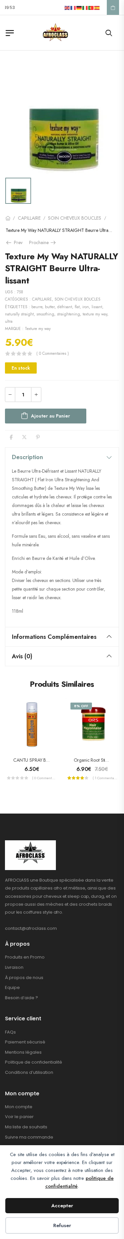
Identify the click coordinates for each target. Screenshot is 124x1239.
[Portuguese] (91, 7)
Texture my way (38, 329)
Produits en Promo (25, 957)
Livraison (14, 967)
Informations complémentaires (54, 637)
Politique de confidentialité (33, 1062)
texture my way (95, 314)
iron (85, 307)
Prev (17, 242)
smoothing (45, 314)
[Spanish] (97, 7)
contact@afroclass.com (31, 928)
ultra (9, 321)
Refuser (62, 1225)
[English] (67, 7)
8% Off (81, 706)
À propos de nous (24, 977)
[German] (79, 7)
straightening (68, 314)
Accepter (62, 1205)
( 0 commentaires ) (52, 353)
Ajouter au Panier (50, 416)
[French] (73, 7)
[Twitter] (24, 437)
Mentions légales (23, 1052)
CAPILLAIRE (29, 218)
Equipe (12, 987)
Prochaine (43, 242)
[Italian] (85, 7)
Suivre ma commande (29, 1137)
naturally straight (19, 314)
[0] (113, 7)
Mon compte (18, 1107)
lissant (97, 307)
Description (27, 457)
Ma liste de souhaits (26, 1127)
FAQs (10, 1032)
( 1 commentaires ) (105, 778)
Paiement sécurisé (25, 1042)
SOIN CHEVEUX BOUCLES (74, 218)
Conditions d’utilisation (29, 1072)
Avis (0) (22, 656)
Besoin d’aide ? (21, 998)
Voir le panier (19, 1116)
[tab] (62, 457)
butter (50, 307)
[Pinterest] (38, 437)
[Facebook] (11, 437)
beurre (36, 307)
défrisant (64, 307)
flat (77, 307)
